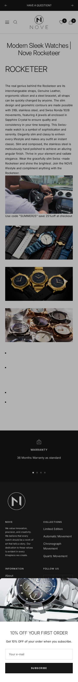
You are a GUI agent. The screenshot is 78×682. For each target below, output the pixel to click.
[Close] (71, 584)
